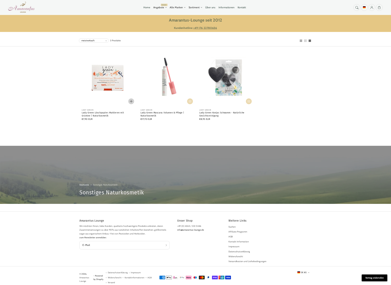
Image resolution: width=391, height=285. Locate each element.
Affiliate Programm (237, 231)
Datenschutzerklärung (239, 251)
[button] (356, 7)
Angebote (158, 7)
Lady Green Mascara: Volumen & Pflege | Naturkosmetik (162, 114)
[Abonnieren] (166, 245)
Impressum (233, 246)
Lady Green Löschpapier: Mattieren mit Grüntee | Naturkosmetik (103, 114)
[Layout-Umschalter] (301, 41)
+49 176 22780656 (205, 28)
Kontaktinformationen (134, 277)
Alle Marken (176, 7)
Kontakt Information (238, 241)
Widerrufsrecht (235, 256)
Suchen (232, 226)
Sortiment (194, 7)
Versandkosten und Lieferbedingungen (247, 261)
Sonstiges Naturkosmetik (105, 184)
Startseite (84, 184)
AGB (230, 236)
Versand (111, 282)
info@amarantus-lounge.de (190, 229)
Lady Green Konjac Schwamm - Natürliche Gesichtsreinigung (221, 114)
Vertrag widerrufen (374, 277)
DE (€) (304, 272)
